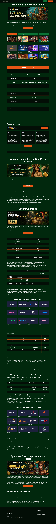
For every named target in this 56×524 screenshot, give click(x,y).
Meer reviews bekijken (28, 146)
